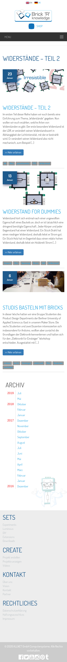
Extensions (8, 537)
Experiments (9, 524)
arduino (7, 363)
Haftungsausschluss (13, 614)
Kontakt (7, 590)
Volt (43, 263)
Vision (6, 586)
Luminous (8, 529)
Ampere (7, 263)
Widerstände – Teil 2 (26, 107)
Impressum (9, 618)
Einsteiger (26, 363)
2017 (10, 420)
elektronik (38, 363)
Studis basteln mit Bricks (33, 307)
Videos (6, 565)
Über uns (7, 582)
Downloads (9, 541)
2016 (10, 486)
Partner (7, 594)
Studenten (58, 363)
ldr (5, 163)
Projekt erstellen (11, 557)
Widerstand (44, 163)
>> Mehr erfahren (13, 152)
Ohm (12, 163)
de (39, 3)
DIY (4, 533)
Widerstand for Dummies (32, 211)
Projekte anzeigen (12, 561)
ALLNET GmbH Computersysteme (31, 646)
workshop (8, 367)
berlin (16, 363)
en (30, 3)
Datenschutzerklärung (14, 610)
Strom (36, 263)
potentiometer (23, 163)
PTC (34, 163)
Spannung (25, 263)
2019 (10, 393)
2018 (10, 404)
